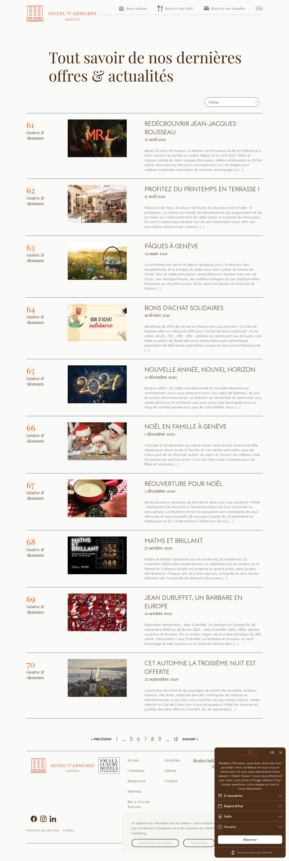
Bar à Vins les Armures (139, 804)
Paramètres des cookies (155, 843)
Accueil (133, 760)
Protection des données (42, 830)
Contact (171, 780)
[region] (201, 832)
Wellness (135, 791)
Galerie (170, 770)
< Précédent (101, 739)
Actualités (172, 760)
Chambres (136, 770)
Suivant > (190, 739)
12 (176, 738)
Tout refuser (199, 843)
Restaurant (136, 780)
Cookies (68, 830)
